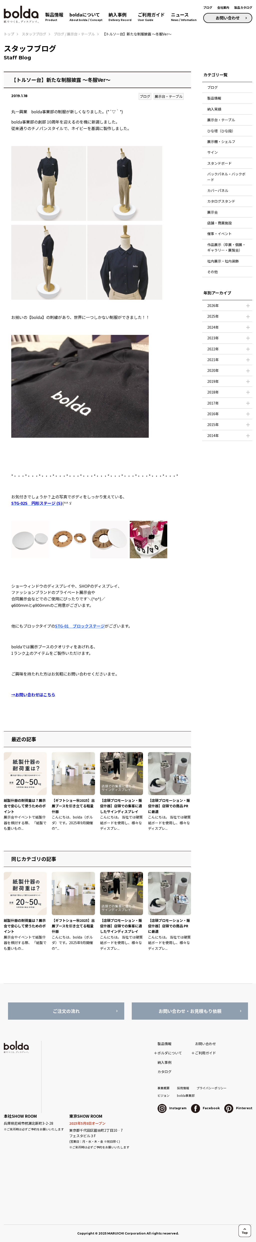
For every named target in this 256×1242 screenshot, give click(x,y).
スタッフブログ (34, 33)
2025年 (213, 316)
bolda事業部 (185, 1095)
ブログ (207, 7)
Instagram (177, 1108)
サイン (212, 152)
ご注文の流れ (66, 1011)
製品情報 (214, 98)
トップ (9, 33)
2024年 (213, 327)
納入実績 (214, 109)
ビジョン (164, 1095)
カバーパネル (217, 190)
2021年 (213, 359)
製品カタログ (243, 7)
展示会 (212, 212)
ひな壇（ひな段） (221, 130)
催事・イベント (219, 233)
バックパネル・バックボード (226, 176)
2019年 (213, 381)
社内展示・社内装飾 (223, 261)
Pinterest (243, 1108)
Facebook (211, 1108)
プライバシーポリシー (211, 1088)
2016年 (213, 413)
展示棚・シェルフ (221, 141)
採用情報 (183, 1088)
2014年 (213, 435)
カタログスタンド (221, 201)
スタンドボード (219, 163)
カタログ (165, 1071)
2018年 (213, 392)
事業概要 (164, 1088)
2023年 (213, 337)
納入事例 (165, 1062)
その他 (212, 271)
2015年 (213, 424)
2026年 (213, 305)
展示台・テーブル (168, 96)
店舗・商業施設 (219, 222)
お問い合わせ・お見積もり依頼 (190, 1011)
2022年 (213, 348)
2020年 (213, 370)
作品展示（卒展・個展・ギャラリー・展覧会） (226, 247)
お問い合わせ (228, 18)
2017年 (213, 403)
